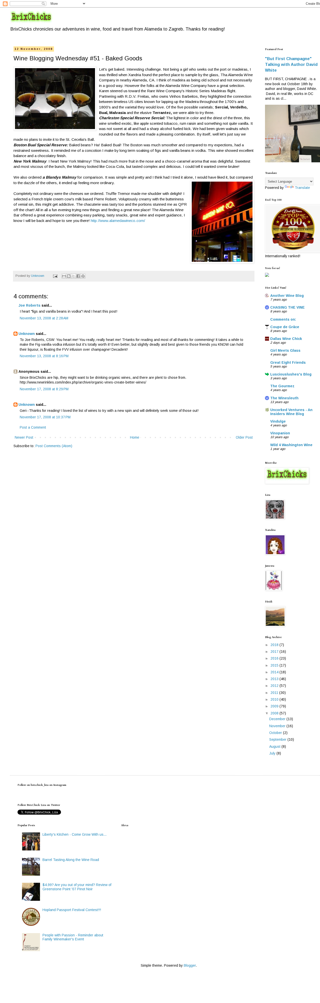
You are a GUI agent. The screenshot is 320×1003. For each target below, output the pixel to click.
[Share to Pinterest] (83, 276)
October (276, 733)
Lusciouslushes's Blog (291, 374)
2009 (275, 706)
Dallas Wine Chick (286, 339)
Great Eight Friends (288, 362)
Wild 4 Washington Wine (291, 445)
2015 (275, 665)
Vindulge (278, 421)
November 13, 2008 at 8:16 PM (44, 356)
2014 (275, 672)
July (272, 753)
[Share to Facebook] (78, 276)
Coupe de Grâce (284, 327)
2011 (274, 693)
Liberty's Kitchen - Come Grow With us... (74, 834)
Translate (302, 188)
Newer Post (24, 437)
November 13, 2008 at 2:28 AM (44, 318)
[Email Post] (55, 276)
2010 (275, 699)
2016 (275, 658)
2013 (275, 679)
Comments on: (283, 319)
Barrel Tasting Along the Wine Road (70, 860)
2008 (275, 713)
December (277, 719)
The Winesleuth (284, 398)
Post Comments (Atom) (54, 446)
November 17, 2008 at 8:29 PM (44, 389)
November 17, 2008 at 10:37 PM (45, 417)
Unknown (26, 334)
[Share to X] (73, 276)
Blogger (190, 965)
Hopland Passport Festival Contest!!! (71, 910)
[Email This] (64, 276)
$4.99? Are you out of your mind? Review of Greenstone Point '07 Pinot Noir (76, 887)
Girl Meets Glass (285, 350)
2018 (275, 645)
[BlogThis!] (68, 276)
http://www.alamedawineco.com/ (118, 220)
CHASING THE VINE (287, 307)
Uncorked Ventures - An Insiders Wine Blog (291, 412)
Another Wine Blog (287, 296)
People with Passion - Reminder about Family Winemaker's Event (72, 937)
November (277, 726)
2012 (275, 686)
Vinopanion (280, 433)
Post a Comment (33, 427)
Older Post (244, 437)
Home (134, 437)
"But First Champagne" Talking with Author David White (291, 64)
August (275, 746)
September (278, 739)
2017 (275, 652)
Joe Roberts (29, 305)
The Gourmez (282, 386)
